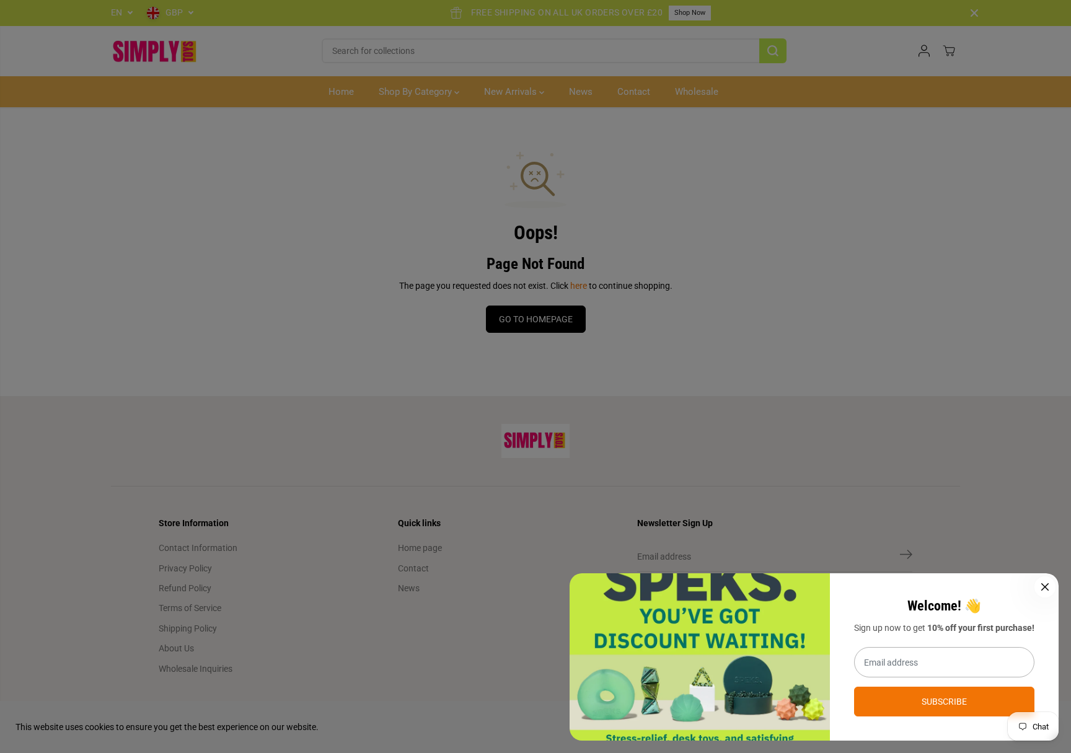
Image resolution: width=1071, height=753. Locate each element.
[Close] (1045, 587)
